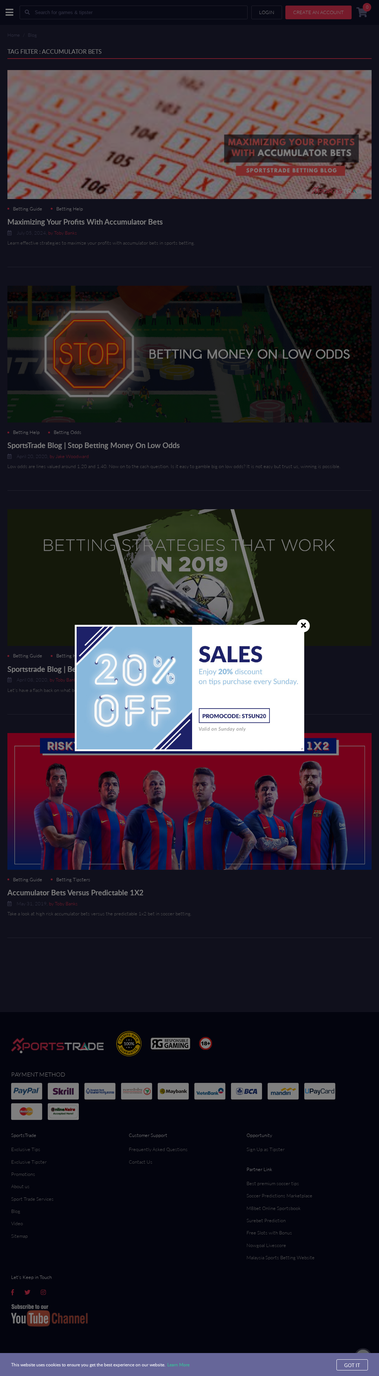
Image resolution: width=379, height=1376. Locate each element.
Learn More (178, 1364)
